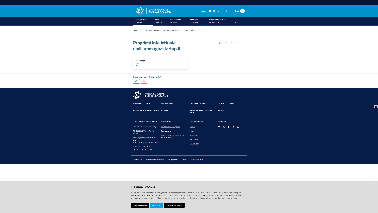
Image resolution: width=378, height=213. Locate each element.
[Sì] (136, 81)
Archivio (166, 30)
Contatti (192, 127)
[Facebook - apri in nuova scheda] (221, 11)
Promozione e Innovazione (227, 103)
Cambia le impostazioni (174, 205)
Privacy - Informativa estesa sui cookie (201, 111)
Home (135, 30)
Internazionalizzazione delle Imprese (146, 110)
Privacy (192, 131)
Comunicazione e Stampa (150, 30)
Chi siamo (164, 110)
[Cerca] (242, 11)
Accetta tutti (156, 205)
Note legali (193, 135)
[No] (144, 81)
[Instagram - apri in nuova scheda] (225, 11)
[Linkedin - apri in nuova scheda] (217, 11)
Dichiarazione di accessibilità (155, 159)
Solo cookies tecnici (140, 205)
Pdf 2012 (201, 30)
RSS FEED (221, 110)
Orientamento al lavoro (198, 103)
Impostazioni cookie (197, 159)
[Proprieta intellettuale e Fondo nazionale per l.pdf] (137, 64)
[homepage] (154, 11)
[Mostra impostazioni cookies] (376, 106)
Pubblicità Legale (166, 131)
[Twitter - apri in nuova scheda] (213, 11)
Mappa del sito (173, 159)
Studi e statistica (167, 103)
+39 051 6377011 (141, 131)
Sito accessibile (194, 143)
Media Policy (194, 139)
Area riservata (137, 159)
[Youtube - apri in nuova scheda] (209, 11)
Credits (184, 159)
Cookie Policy (232, 198)
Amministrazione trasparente (170, 127)
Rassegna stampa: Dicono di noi (183, 30)
